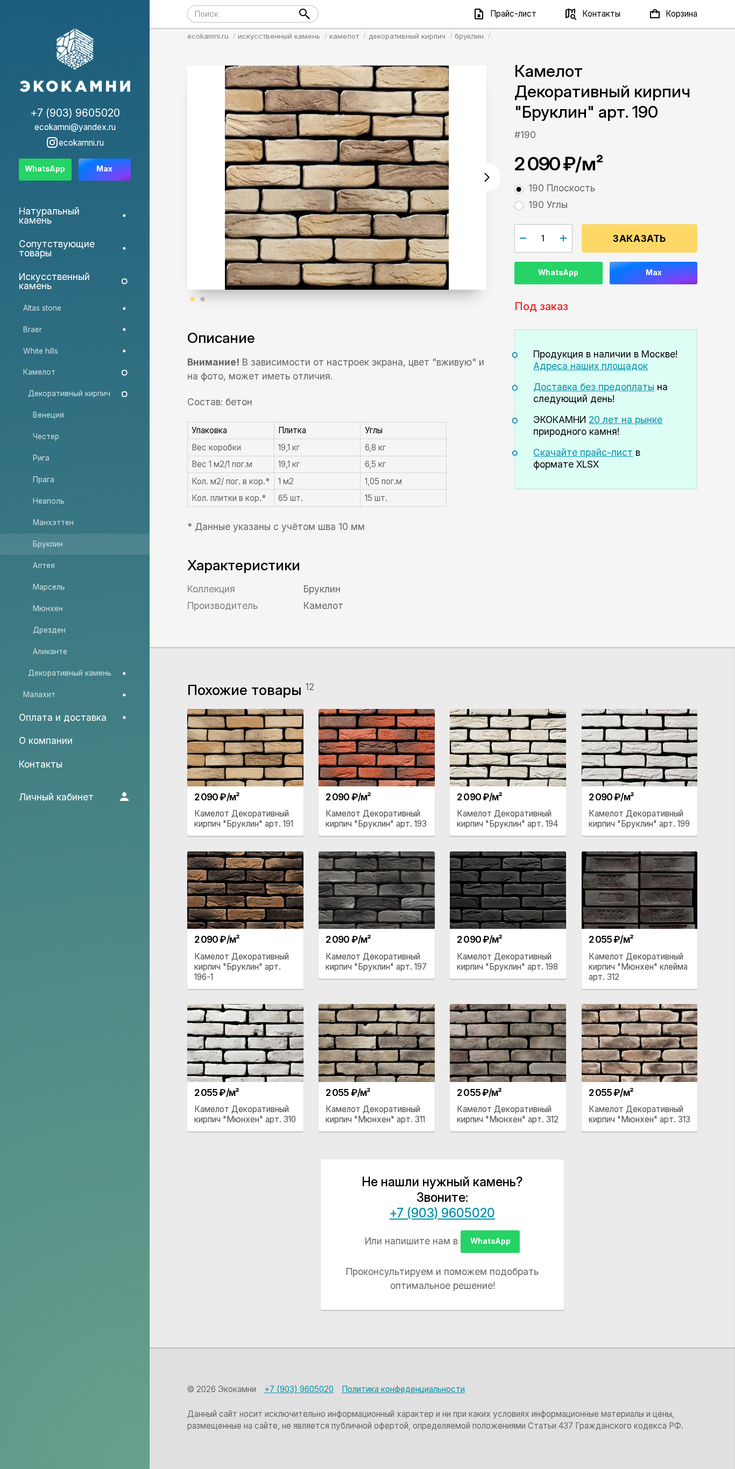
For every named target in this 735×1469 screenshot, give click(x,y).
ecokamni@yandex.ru (75, 127)
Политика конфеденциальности (403, 1389)
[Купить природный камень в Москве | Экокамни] (75, 61)
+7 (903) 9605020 (442, 1213)
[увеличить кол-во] (564, 238)
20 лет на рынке (625, 419)
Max (654, 272)
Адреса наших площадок (590, 365)
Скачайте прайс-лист (583, 452)
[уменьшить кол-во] (523, 238)
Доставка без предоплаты (593, 386)
